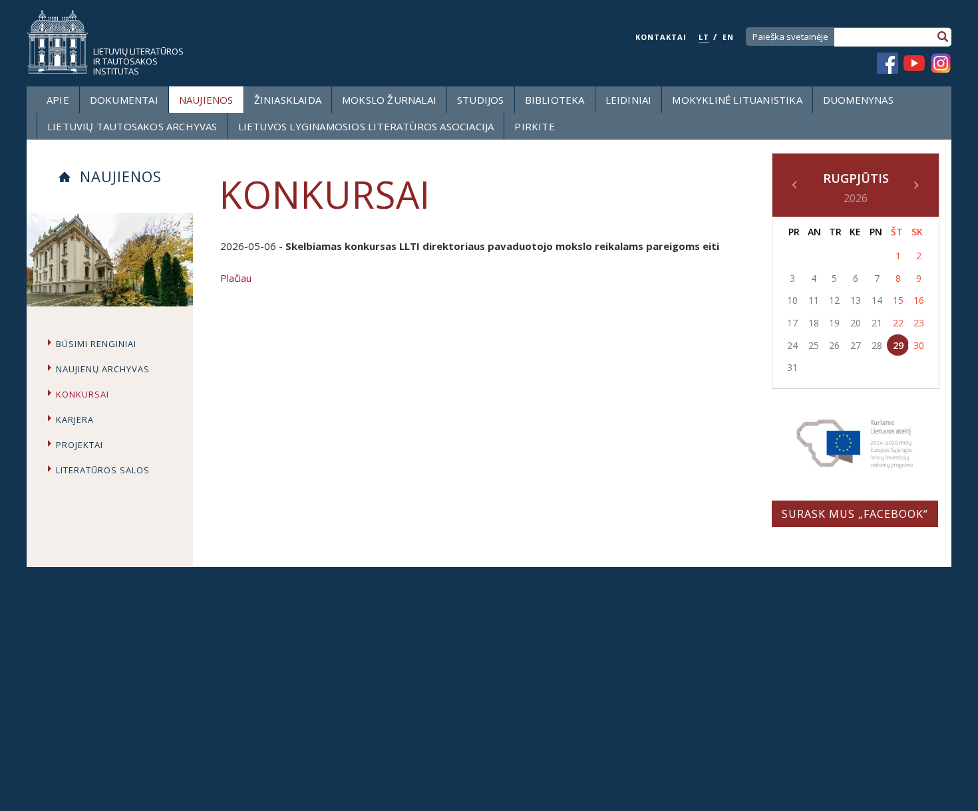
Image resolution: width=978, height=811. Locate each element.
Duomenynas (858, 99)
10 (792, 300)
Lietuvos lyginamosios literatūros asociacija (366, 126)
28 (877, 345)
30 (918, 345)
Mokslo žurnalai (389, 99)
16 (918, 300)
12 (834, 300)
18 (813, 322)
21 (877, 322)
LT (704, 37)
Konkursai (82, 394)
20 (855, 322)
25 (813, 345)
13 (855, 300)
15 (898, 300)
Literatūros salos (103, 470)
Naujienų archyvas (103, 369)
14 (877, 300)
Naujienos (206, 99)
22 (898, 322)
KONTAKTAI (661, 37)
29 (898, 345)
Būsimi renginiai (96, 344)
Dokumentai (124, 99)
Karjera (75, 419)
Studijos (480, 99)
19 (834, 322)
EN (728, 37)
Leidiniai (628, 99)
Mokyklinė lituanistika (737, 99)
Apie (58, 99)
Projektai (79, 445)
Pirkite (534, 126)
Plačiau (235, 278)
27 (855, 345)
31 (792, 367)
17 (792, 322)
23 (918, 322)
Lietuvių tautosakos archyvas (132, 126)
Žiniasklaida (287, 99)
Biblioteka (555, 99)
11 (813, 300)
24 (792, 345)
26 (834, 345)
